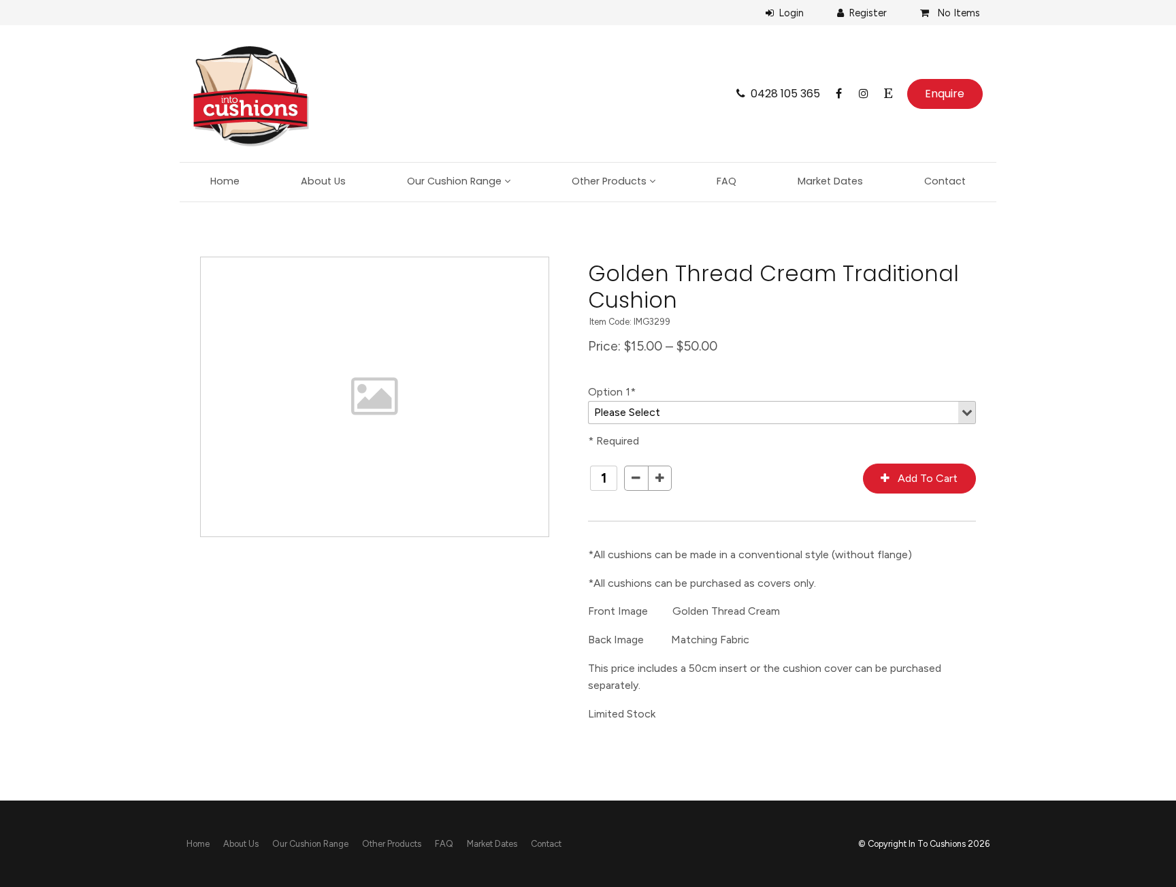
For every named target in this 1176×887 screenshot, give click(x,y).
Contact (945, 181)
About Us (323, 181)
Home (225, 181)
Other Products (609, 181)
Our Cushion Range (454, 181)
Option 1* (612, 391)
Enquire (944, 93)
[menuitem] (198, 844)
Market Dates (830, 181)
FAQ (726, 181)
